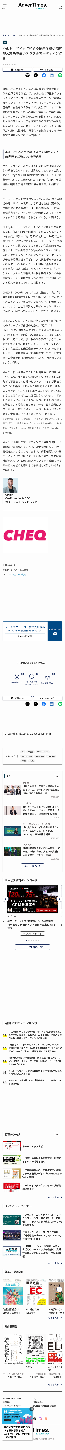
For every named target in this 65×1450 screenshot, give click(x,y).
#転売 (31, 761)
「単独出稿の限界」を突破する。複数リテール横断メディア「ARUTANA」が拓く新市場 (42, 1173)
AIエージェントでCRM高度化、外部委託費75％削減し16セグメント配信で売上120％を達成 (31, 924)
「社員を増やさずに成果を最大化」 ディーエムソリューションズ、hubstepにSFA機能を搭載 (41, 831)
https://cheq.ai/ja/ (18, 574)
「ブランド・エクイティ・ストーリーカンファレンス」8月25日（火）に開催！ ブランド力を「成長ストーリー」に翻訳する (42, 1220)
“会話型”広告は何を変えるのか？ (12, 1311)
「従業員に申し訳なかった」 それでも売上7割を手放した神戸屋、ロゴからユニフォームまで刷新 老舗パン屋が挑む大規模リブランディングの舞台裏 (35, 1035)
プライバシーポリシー (12, 1405)
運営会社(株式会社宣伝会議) (44, 1405)
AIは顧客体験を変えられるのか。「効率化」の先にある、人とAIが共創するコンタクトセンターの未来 (41, 851)
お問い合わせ (37, 1402)
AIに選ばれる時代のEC (32, 1311)
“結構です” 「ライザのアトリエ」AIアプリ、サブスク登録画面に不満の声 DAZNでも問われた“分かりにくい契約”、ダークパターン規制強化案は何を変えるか (35, 1048)
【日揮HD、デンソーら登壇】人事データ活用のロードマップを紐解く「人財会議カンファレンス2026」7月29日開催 (42, 1251)
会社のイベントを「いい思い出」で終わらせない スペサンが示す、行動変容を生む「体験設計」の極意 (41, 810)
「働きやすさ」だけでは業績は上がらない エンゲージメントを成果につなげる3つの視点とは (41, 789)
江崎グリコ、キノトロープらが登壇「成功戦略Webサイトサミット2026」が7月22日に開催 (42, 1235)
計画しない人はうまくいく (35, 1365)
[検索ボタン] (60, 6)
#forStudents (43, 752)
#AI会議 (30, 752)
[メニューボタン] (4, 6)
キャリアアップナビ (32, 1146)
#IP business (27, 756)
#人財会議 (51, 756)
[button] (27, 75)
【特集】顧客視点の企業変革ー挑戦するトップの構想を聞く (41, 1159)
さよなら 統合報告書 (13, 1363)
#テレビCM (40, 756)
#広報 (24, 761)
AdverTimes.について (12, 1398)
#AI (23, 752)
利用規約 (6, 1402)
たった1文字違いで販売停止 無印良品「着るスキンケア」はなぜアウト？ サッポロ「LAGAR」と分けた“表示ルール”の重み (35, 1061)
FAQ (34, 1398)
